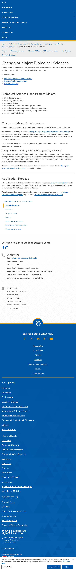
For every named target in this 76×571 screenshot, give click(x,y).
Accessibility (38, 346)
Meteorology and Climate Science (17, 225)
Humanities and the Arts (13, 415)
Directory (6, 506)
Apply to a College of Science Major (20, 201)
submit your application (59, 183)
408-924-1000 (10, 543)
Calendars (6, 463)
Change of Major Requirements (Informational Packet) (49, 132)
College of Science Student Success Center (25, 44)
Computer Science (11, 213)
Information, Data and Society (16, 411)
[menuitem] (4, 51)
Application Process (11, 84)
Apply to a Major (8, 46)
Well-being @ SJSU (11, 491)
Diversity (38, 360)
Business (6, 388)
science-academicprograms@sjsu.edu (48, 195)
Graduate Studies (10, 401)
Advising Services (17, 51)
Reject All (67, 567)
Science (5, 424)
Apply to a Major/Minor (54, 44)
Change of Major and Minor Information (43, 51)
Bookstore (6, 458)
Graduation (66, 51)
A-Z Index (6, 440)
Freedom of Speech (11, 477)
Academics (7, 7)
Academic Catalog (10, 445)
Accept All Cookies (54, 567)
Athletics (7, 27)
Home (4, 44)
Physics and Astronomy (13, 229)
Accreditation (38, 350)
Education (6, 392)
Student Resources (9, 55)
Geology (8, 217)
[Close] (73, 560)
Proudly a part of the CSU (12, 554)
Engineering (7, 397)
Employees (7, 472)
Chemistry (9, 209)
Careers (5, 468)
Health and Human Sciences (15, 406)
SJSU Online (7, 32)
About (5, 38)
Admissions (7, 12)
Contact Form (8, 502)
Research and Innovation (14, 22)
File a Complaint (9, 520)
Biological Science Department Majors (18, 79)
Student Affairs (10, 17)
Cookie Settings (38, 373)
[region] (38, 564)
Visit (4, 2)
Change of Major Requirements (15, 81)
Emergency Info (9, 516)
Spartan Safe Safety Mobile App (17, 486)
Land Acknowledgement (38, 364)
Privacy (38, 369)
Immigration (7, 481)
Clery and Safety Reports (14, 454)
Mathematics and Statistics (14, 221)
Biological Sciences (12, 205)
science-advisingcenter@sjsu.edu (24, 258)
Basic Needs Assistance (12, 449)
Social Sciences (9, 429)
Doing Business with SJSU (14, 511)
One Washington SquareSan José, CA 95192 (13, 539)
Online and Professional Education (18, 420)
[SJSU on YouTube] (51, 338)
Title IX (38, 355)
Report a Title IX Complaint (15, 525)
